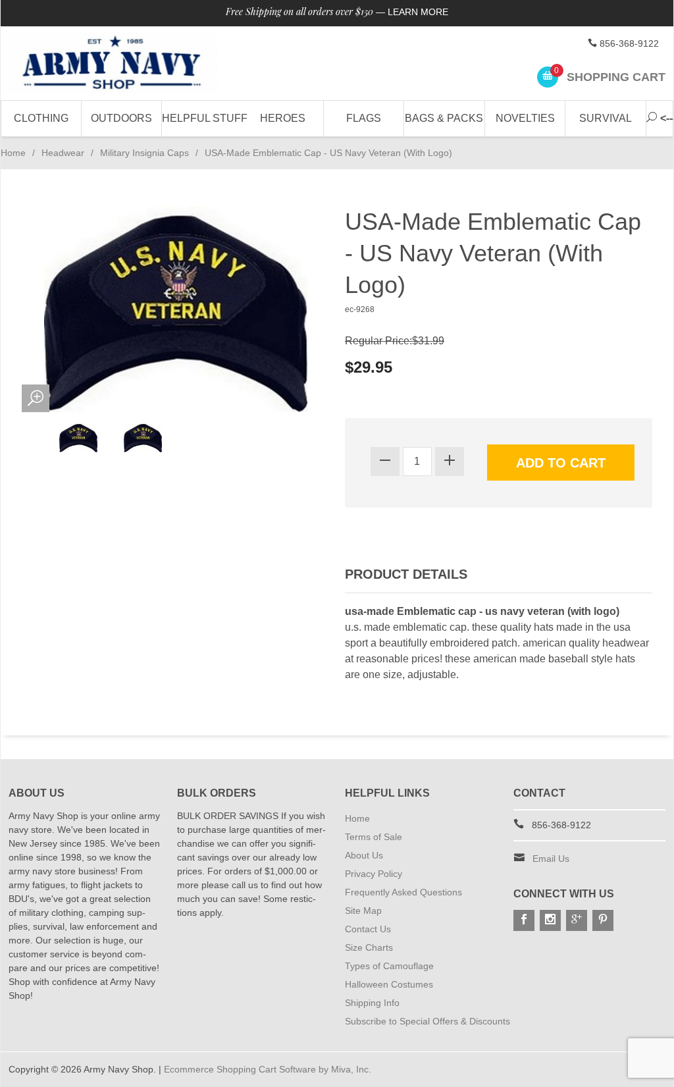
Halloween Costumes (389, 984)
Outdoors (121, 118)
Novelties (525, 118)
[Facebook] (523, 920)
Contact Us (368, 929)
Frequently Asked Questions (403, 892)
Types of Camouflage (389, 966)
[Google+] (576, 920)
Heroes (282, 118)
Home (13, 152)
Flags (363, 118)
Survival (605, 118)
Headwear (62, 152)
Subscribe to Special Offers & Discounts (427, 1021)
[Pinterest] (602, 920)
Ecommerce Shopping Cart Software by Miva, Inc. (267, 1069)
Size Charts (369, 947)
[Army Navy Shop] (113, 63)
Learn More (418, 12)
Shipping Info (372, 1002)
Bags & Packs (444, 118)
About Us (364, 855)
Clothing (41, 118)
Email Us (550, 858)
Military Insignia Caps (144, 152)
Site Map (363, 910)
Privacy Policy (373, 873)
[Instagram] (550, 920)
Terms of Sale (373, 837)
